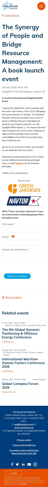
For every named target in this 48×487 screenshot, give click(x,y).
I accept (13, 473)
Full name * (8, 224)
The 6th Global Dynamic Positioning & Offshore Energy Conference (21, 333)
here (4, 163)
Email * (6, 236)
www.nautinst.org (23, 427)
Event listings (12, 15)
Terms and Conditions (24, 445)
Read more (23, 484)
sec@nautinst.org (23, 424)
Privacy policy (24, 440)
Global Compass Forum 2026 (20, 385)
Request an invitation (17, 276)
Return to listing (13, 297)
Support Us (21, 163)
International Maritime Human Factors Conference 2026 (23, 363)
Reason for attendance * (15, 249)
